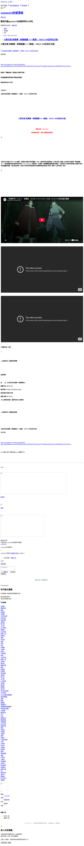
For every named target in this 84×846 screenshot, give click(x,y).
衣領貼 (3, 606)
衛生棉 (3, 763)
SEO (2, 714)
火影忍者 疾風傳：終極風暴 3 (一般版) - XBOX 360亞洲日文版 (31, 40)
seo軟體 (3, 710)
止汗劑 (3, 626)
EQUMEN (3, 778)
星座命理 (14, 25)
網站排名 (3, 712)
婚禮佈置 (3, 720)
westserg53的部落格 (12, 12)
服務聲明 (57, 823)
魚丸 (2, 645)
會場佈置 (3, 722)
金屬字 (3, 737)
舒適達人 (3, 767)
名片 (5, 32)
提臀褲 (3, 780)
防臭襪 (3, 614)
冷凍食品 (3, 653)
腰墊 (2, 700)
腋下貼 (3, 624)
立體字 (3, 733)
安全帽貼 (3, 620)
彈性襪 (3, 749)
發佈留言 (3, 574)
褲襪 (2, 751)
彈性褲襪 (3, 753)
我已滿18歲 (4, 842)
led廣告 (3, 743)
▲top (2, 560)
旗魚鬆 (3, 635)
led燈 (2, 741)
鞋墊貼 (3, 629)
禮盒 (2, 637)
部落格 (6, 30)
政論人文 (13, 558)
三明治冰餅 (4, 616)
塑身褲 (3, 776)
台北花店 (3, 724)
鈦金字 (3, 745)
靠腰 (2, 698)
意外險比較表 (5, 691)
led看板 (3, 747)
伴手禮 (3, 639)
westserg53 (3, 544)
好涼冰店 (3, 618)
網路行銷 (3, 769)
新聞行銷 (3, 772)
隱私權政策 (51, 823)
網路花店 (3, 718)
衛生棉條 (3, 765)
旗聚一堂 (3, 633)
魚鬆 (2, 508)
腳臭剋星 (3, 608)
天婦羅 (3, 647)
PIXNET (30, 823)
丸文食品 (3, 631)
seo (1, 770)
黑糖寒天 (3, 704)
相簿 (5, 28)
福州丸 (3, 651)
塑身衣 (3, 497)
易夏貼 (3, 622)
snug (2, 467)
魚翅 (2, 655)
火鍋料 (3, 649)
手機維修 (3, 761)
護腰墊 (3, 702)
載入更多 (3, 564)
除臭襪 (3, 612)
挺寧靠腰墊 (4, 696)
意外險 (3, 689)
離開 (9, 842)
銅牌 (2, 735)
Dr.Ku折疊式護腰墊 (6, 695)
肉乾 (2, 643)
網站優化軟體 (5, 708)
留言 (16, 553)
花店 (2, 716)
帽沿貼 (3, 663)
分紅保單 (3, 693)
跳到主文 (3, 17)
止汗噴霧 (3, 628)
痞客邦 (13, 553)
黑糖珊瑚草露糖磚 (6, 706)
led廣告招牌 (4, 739)
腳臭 (2, 610)
